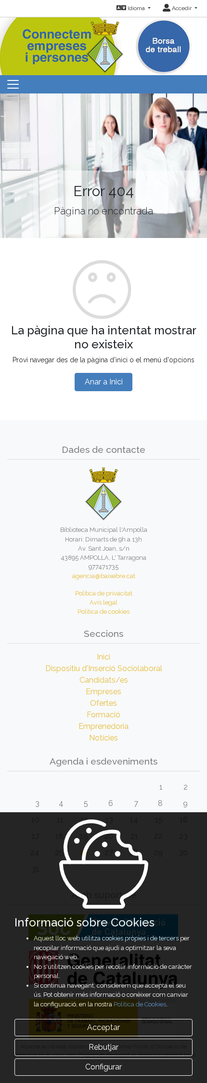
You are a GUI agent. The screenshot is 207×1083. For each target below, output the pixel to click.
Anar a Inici (104, 381)
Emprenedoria (103, 726)
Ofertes (103, 703)
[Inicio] (103, 44)
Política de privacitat (103, 593)
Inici (103, 656)
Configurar (103, 1066)
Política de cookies (103, 611)
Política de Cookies (140, 1004)
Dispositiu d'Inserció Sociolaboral (103, 668)
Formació (103, 714)
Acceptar (103, 1027)
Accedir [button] (181, 8)
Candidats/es (103, 680)
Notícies (103, 737)
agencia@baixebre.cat (103, 576)
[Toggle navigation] (13, 84)
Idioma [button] (136, 8)
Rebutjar (103, 1047)
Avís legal (103, 602)
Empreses (103, 691)
